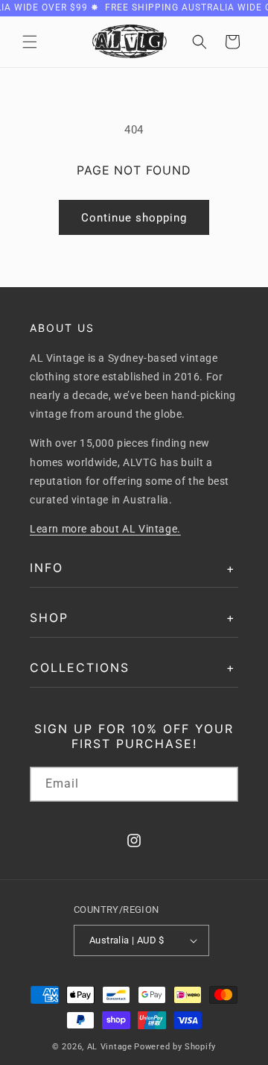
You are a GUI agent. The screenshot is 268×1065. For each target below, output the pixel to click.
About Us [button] (62, 327)
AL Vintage (110, 1047)
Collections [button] (80, 667)
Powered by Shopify (175, 1047)
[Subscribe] (221, 784)
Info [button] (46, 567)
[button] (29, 41)
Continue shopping (134, 217)
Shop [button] (49, 617)
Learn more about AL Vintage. (105, 529)
